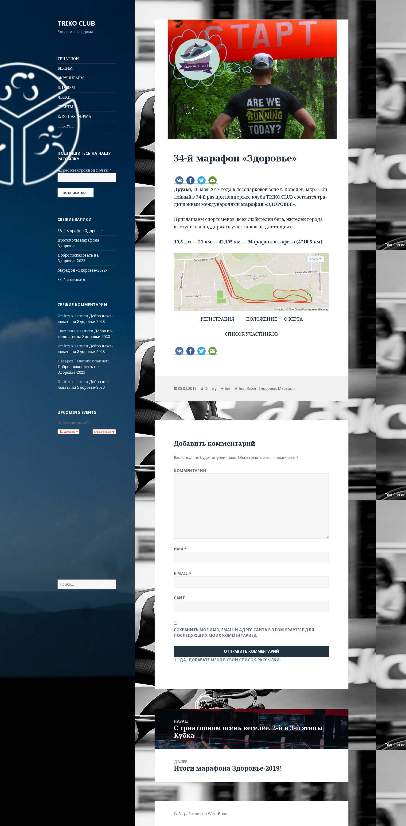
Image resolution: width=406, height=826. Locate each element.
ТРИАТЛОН (68, 58)
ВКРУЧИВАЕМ (71, 78)
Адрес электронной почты (84, 170)
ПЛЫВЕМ (66, 87)
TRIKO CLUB (76, 23)
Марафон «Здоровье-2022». (83, 270)
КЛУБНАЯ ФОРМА (74, 116)
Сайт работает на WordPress (200, 813)
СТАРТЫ (65, 106)
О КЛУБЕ (66, 126)
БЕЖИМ (65, 68)
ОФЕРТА (293, 319)
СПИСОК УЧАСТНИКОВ (251, 334)
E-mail (182, 573)
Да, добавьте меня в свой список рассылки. (230, 659)
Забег (252, 388)
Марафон (286, 388)
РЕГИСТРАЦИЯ (217, 319)
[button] (68, 432)
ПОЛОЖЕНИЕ (261, 319)
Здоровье (267, 388)
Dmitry (210, 388)
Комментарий (190, 470)
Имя (180, 549)
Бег (228, 388)
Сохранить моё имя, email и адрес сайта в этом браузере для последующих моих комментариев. (244, 632)
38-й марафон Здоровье (80, 230)
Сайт (179, 597)
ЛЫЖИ (64, 97)
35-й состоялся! (72, 279)
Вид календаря (103, 431)
